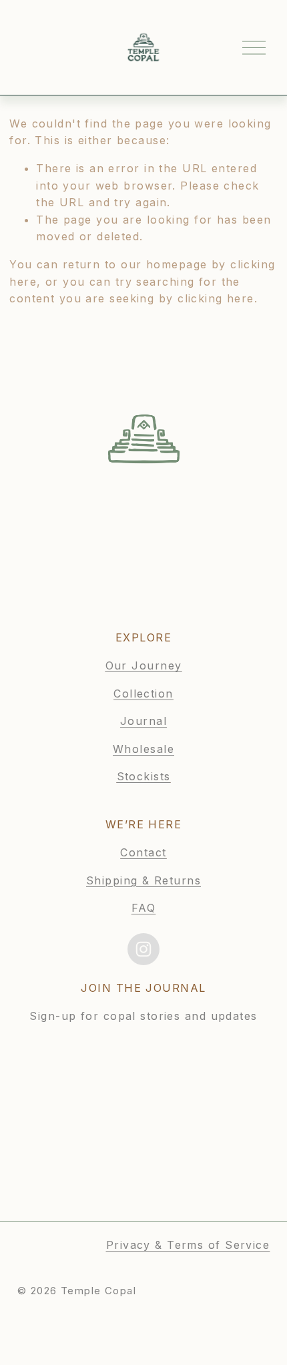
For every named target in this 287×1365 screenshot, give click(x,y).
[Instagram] (143, 949)
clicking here (216, 298)
